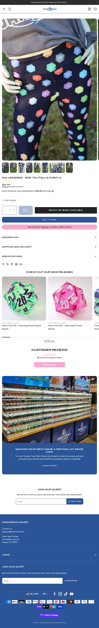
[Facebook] (3, 264)
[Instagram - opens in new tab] (60, 594)
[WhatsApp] (16, 264)
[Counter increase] (14, 210)
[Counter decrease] (4, 210)
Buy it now (49, 220)
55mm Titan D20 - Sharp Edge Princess (65, 325)
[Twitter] (7, 264)
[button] (4, 9)
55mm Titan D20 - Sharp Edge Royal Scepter (21, 325)
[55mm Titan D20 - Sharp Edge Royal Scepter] (24, 299)
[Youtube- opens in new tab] (71, 594)
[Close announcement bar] (96, 2)
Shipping (5, 187)
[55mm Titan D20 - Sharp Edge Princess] (70, 299)
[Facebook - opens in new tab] (54, 594)
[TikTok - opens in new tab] (66, 594)
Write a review (49, 364)
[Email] (21, 264)
